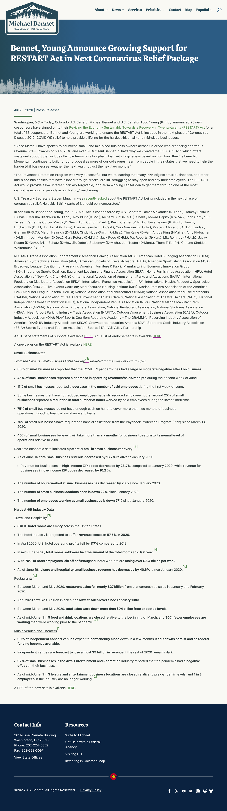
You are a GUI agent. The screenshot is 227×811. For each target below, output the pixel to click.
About (99, 9)
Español (202, 9)
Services (135, 9)
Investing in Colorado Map (85, 761)
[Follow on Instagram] (197, 791)
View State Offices (28, 757)
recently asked (95, 198)
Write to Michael (77, 735)
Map (188, 9)
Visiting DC (73, 754)
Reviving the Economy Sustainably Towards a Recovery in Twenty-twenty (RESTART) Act (137, 127)
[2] (135, 446)
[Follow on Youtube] (183, 791)
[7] (96, 619)
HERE (88, 336)
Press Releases (48, 110)
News (116, 9)
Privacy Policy (90, 790)
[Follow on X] (176, 791)
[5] (185, 567)
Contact (175, 9)
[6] (35, 576)
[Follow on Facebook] (169, 791)
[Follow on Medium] (190, 791)
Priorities (153, 9)
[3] (49, 515)
